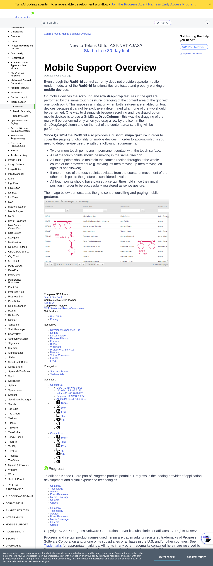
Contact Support (194, 47)
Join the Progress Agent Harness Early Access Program (153, 4)
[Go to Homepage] (32, 17)
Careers (54, 500)
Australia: (71, 399)
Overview (18, 106)
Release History (59, 338)
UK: (68, 390)
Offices (54, 502)
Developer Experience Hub (65, 330)
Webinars (55, 346)
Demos (54, 332)
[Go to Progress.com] (54, 470)
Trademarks (53, 545)
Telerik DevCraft (53, 297)
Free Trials (56, 316)
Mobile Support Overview (100, 67)
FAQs (53, 361)
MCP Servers (51, 308)
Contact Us (56, 385)
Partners (55, 352)
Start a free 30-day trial (106, 50)
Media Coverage (59, 497)
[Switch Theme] (207, 22)
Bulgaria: (70, 396)
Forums (54, 341)
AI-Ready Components (72, 308)
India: (69, 393)
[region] (106, 557)
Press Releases (59, 494)
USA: (69, 387)
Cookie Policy (64, 558)
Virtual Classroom (60, 355)
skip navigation (22, 17)
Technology (56, 488)
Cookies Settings (196, 557)
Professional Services (62, 349)
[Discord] (58, 428)
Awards (54, 491)
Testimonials (57, 374)
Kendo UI (49, 302)
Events (54, 358)
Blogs (53, 344)
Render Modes (20, 116)
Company (55, 486)
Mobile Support (70, 33)
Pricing (54, 319)
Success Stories (59, 371)
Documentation (58, 335)
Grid (57, 33)
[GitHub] (58, 424)
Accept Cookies (167, 557)
